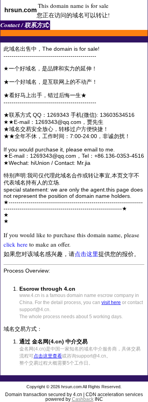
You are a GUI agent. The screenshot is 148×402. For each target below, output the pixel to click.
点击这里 (86, 254)
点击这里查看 (48, 356)
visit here (111, 302)
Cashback (83, 399)
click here (16, 244)
